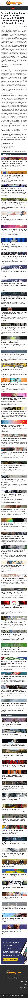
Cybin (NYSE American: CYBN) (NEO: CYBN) (11, 30)
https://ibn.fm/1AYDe (17, 64)
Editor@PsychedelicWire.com (7, 148)
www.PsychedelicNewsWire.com (8, 146)
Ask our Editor (7, 141)
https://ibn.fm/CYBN (5, 90)
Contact (25, 984)
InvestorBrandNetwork (21, 151)
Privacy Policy (24, 988)
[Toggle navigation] (13, 8)
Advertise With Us (23, 986)
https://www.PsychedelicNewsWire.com (11, 130)
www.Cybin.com (22, 85)
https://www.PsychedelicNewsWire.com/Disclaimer (16, 137)
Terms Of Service (23, 987)
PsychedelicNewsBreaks (9, 101)
